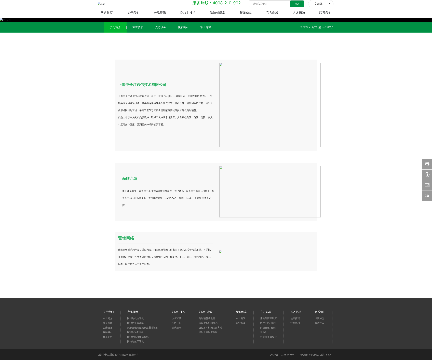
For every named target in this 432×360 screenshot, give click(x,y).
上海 (322, 354)
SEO (328, 354)
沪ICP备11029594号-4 (282, 354)
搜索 (297, 3)
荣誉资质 (137, 27)
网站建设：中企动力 (309, 354)
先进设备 (160, 27)
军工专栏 (205, 27)
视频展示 (183, 27)
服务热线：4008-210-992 (216, 3)
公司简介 (115, 27)
